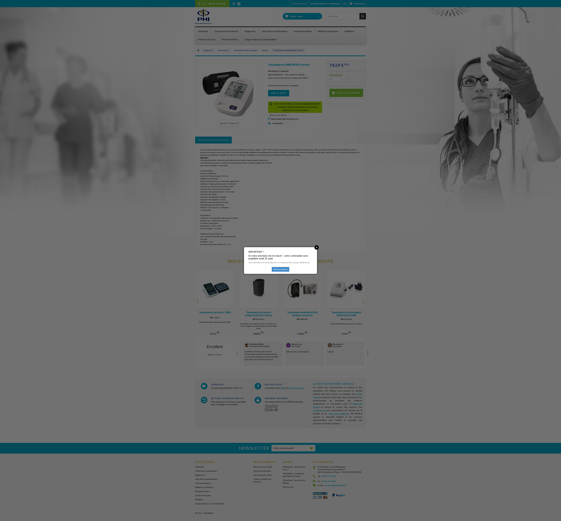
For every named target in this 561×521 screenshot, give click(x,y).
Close (316, 247)
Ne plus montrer (280, 269)
